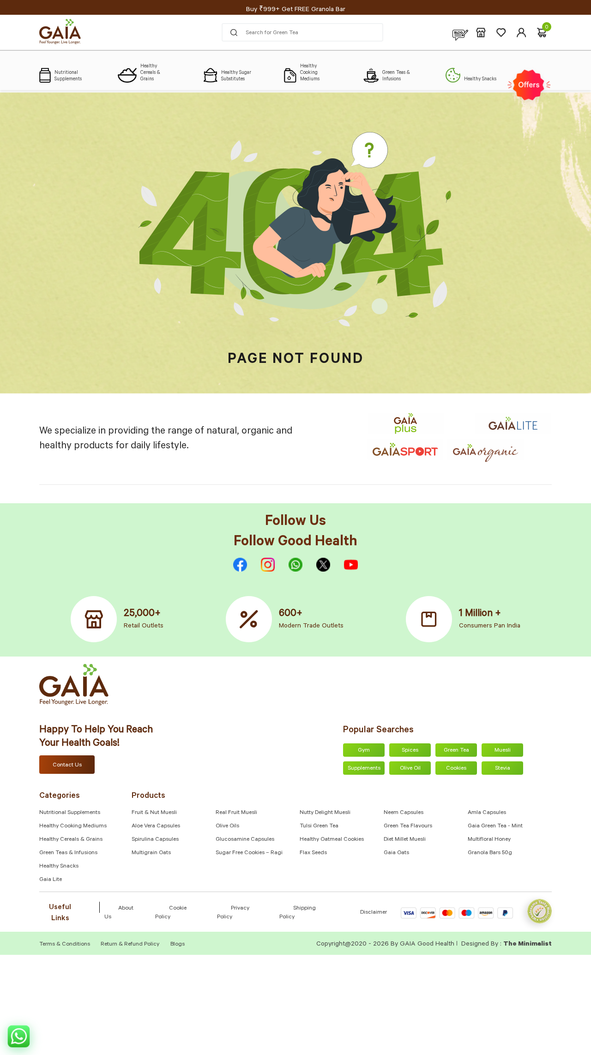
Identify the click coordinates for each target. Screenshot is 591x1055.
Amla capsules (487, 813)
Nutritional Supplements (69, 813)
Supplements (364, 769)
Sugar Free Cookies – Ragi (249, 853)
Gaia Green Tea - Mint (495, 826)
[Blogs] (460, 32)
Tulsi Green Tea (319, 826)
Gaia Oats (396, 853)
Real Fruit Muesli (236, 813)
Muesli (503, 751)
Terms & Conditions (65, 944)
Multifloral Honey (489, 840)
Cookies (456, 769)
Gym (364, 751)
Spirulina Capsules (155, 840)
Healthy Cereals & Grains (71, 840)
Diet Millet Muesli (405, 840)
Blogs (177, 944)
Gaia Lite (50, 880)
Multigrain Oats (151, 853)
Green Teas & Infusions (68, 853)
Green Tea (456, 751)
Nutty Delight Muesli (325, 813)
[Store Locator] (481, 32)
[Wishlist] (501, 32)
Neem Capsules (403, 813)
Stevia (502, 769)
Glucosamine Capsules (245, 840)
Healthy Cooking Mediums (73, 826)
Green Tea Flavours (408, 826)
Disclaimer (373, 913)
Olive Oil (410, 769)
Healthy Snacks (58, 866)
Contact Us (67, 765)
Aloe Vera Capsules (156, 826)
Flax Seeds (313, 853)
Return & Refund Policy (130, 944)
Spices (410, 751)
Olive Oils (227, 826)
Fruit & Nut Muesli (154, 813)
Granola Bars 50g (490, 853)
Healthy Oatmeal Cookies (332, 840)
